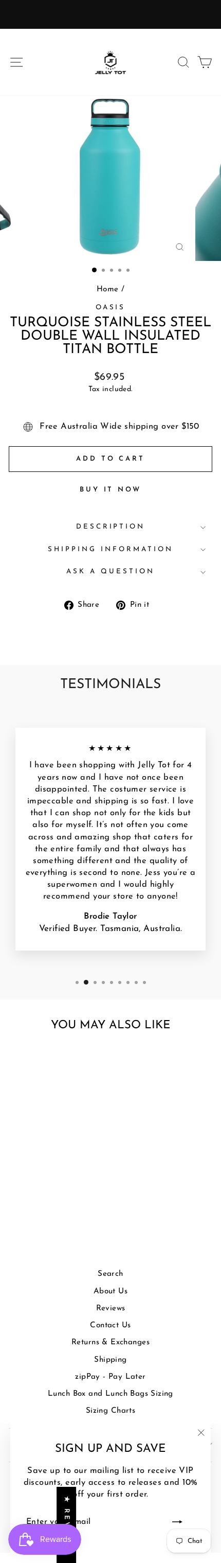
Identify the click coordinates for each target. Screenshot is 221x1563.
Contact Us (110, 1325)
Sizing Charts (110, 1411)
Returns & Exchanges (110, 1342)
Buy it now (110, 489)
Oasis (111, 307)
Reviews (110, 1308)
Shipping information (110, 549)
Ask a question (110, 571)
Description (110, 526)
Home (108, 289)
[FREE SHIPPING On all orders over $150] (110, 14)
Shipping (110, 1360)
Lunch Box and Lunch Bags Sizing (110, 1394)
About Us (110, 1291)
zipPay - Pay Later (110, 1377)
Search (110, 1274)
